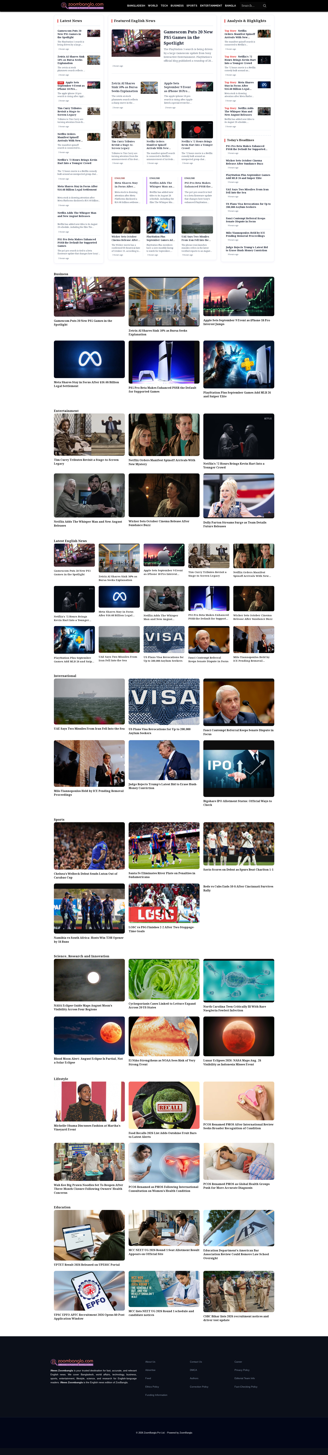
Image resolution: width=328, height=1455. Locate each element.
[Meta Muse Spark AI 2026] (264, 87)
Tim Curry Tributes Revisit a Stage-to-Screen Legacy (70, 112)
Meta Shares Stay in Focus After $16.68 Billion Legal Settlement (78, 188)
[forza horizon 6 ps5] (93, 36)
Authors (194, 1378)
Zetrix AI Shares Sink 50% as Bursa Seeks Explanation (71, 60)
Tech (164, 5)
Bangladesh (136, 5)
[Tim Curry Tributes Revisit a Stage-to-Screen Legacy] (93, 114)
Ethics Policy (152, 1386)
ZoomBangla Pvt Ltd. (155, 1432)
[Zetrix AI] (93, 64)
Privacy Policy (242, 1370)
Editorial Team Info (245, 1378)
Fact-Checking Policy (246, 1386)
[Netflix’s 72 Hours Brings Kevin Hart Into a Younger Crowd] (264, 63)
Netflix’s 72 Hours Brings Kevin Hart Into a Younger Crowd (77, 161)
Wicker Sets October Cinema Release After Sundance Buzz (125, 240)
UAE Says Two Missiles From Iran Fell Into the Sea (195, 240)
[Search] (265, 5)
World (153, 5)
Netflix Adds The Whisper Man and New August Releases (77, 214)
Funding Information (156, 1395)
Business (177, 5)
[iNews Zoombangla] (82, 5)
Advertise (150, 1370)
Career (238, 1361)
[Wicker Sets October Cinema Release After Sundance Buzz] (126, 233)
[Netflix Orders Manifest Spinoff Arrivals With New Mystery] (93, 140)
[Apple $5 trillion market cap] (93, 88)
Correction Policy (199, 1386)
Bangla (230, 5)
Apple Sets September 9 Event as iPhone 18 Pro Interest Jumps (71, 87)
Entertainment (211, 5)
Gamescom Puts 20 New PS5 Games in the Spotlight (69, 34)
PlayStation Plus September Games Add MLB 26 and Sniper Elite (161, 240)
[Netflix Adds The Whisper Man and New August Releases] (264, 115)
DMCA (193, 1370)
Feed (148, 1378)
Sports (191, 5)
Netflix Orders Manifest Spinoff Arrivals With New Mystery (69, 139)
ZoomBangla (186, 1432)
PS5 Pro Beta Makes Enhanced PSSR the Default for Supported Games (77, 243)
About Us (150, 1361)
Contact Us (196, 1361)
